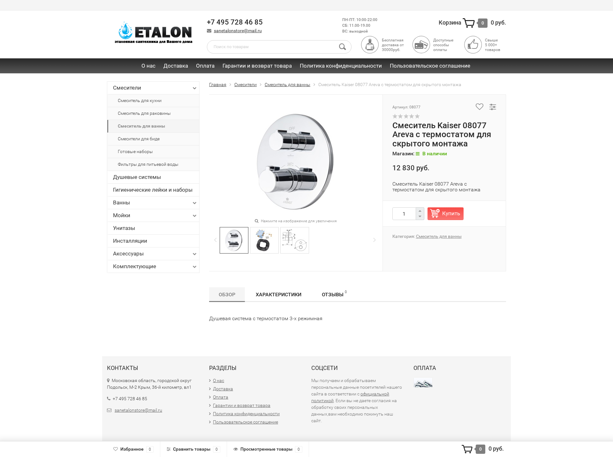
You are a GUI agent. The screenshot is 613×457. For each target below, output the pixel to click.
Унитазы (124, 228)
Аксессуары (128, 253)
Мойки (121, 215)
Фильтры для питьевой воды (148, 164)
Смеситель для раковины (144, 113)
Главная (217, 84)
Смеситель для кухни (140, 100)
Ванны (121, 202)
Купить (451, 213)
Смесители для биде (139, 138)
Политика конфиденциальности (341, 66)
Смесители (127, 88)
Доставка (175, 66)
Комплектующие (134, 266)
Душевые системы (137, 177)
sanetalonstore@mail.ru (238, 30)
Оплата (205, 66)
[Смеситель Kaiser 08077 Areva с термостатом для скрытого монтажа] (234, 240)
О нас (148, 66)
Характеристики (278, 294)
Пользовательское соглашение (430, 66)
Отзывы (334, 294)
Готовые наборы (135, 151)
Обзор (227, 294)
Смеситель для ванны (141, 126)
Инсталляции (130, 241)
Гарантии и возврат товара (257, 66)
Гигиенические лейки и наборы (153, 190)
